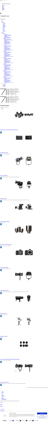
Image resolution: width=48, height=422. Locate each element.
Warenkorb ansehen (3, 19)
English (4, 84)
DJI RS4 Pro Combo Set (3, 336)
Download (3, 395)
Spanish (5, 86)
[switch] (20, 420)
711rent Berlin (1, 411)
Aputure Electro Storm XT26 (4, 382)
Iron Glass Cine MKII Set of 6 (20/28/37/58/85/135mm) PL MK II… (10, 359)
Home (2, 108)
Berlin (3, 33)
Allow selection (42, 415)
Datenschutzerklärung (4, 399)
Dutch (4, 85)
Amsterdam (4, 23)
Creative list (3, 396)
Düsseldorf (4, 26)
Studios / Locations (6, 36)
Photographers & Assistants (7, 39)
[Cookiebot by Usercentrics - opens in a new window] (4, 420)
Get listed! (5, 34)
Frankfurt (4, 27)
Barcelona (4, 24)
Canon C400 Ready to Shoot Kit (5, 221)
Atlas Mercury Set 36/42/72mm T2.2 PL (6, 244)
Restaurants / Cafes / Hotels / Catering (8, 56)
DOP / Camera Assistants (7, 65)
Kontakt (2, 22)
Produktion (5, 40)
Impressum (3, 398)
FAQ (3, 31)
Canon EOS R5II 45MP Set (4, 267)
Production (5, 59)
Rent (2, 21)
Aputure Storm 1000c (3, 198)
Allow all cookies (42, 413)
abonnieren (1, 402)
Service (2, 28)
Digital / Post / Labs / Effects (7, 37)
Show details (36, 420)
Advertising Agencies (6, 49)
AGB (2, 397)
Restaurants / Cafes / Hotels (7, 43)
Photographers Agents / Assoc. (7, 35)
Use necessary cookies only (42, 417)
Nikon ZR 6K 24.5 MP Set (4, 152)
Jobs (3, 30)
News (2, 32)
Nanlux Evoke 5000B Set (4, 175)
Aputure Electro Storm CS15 (4, 290)
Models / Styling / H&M (7, 42)
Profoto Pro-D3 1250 (3, 313)
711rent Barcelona (2, 410)
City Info (5, 44)
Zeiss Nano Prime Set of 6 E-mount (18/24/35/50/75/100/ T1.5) (9, 129)
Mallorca (4, 25)
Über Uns (3, 392)
